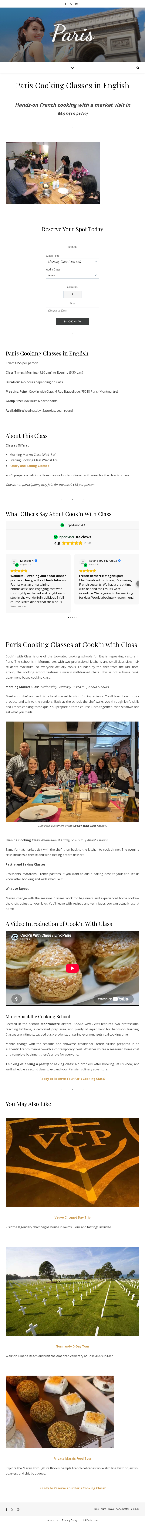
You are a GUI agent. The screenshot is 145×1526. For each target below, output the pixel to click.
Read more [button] (18, 606)
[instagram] (76, 3)
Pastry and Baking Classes (29, 466)
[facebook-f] (66, 3)
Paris (72, 33)
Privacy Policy (70, 1520)
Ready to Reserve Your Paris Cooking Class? (73, 1079)
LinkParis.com (90, 1520)
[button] (6, 584)
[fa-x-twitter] (70, 3)
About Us (52, 1520)
